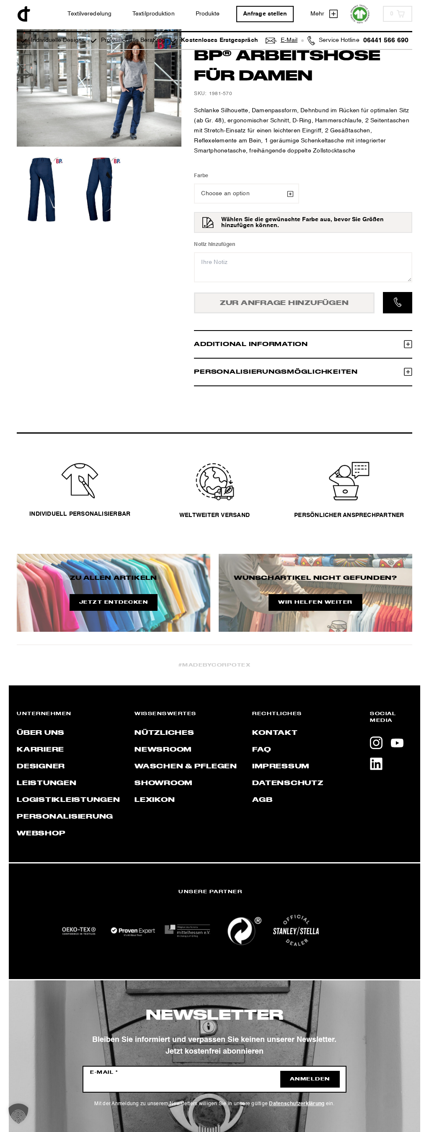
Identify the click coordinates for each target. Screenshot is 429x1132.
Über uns (41, 733)
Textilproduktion (153, 14)
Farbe (201, 175)
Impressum (280, 767)
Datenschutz (287, 783)
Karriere (40, 750)
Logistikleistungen (68, 800)
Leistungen (47, 783)
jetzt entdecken (113, 602)
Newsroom (162, 750)
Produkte (208, 14)
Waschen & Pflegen (185, 767)
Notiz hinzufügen (214, 244)
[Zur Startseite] (24, 14)
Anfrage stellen (265, 14)
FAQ (261, 750)
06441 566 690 (385, 40)
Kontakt (274, 733)
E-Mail (104, 1072)
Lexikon (154, 800)
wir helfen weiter (315, 602)
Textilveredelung (89, 14)
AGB (262, 800)
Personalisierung (65, 817)
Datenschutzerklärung (296, 1103)
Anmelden (310, 1079)
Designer (41, 767)
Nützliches (164, 733)
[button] (18, 1113)
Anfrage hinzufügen (284, 303)
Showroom (163, 783)
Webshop (41, 834)
